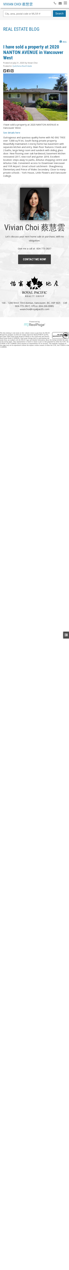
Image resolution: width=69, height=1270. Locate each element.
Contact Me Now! (34, 259)
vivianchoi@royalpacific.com (34, 309)
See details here (11, 132)
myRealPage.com (34, 325)
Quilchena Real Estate (22, 66)
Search (59, 13)
